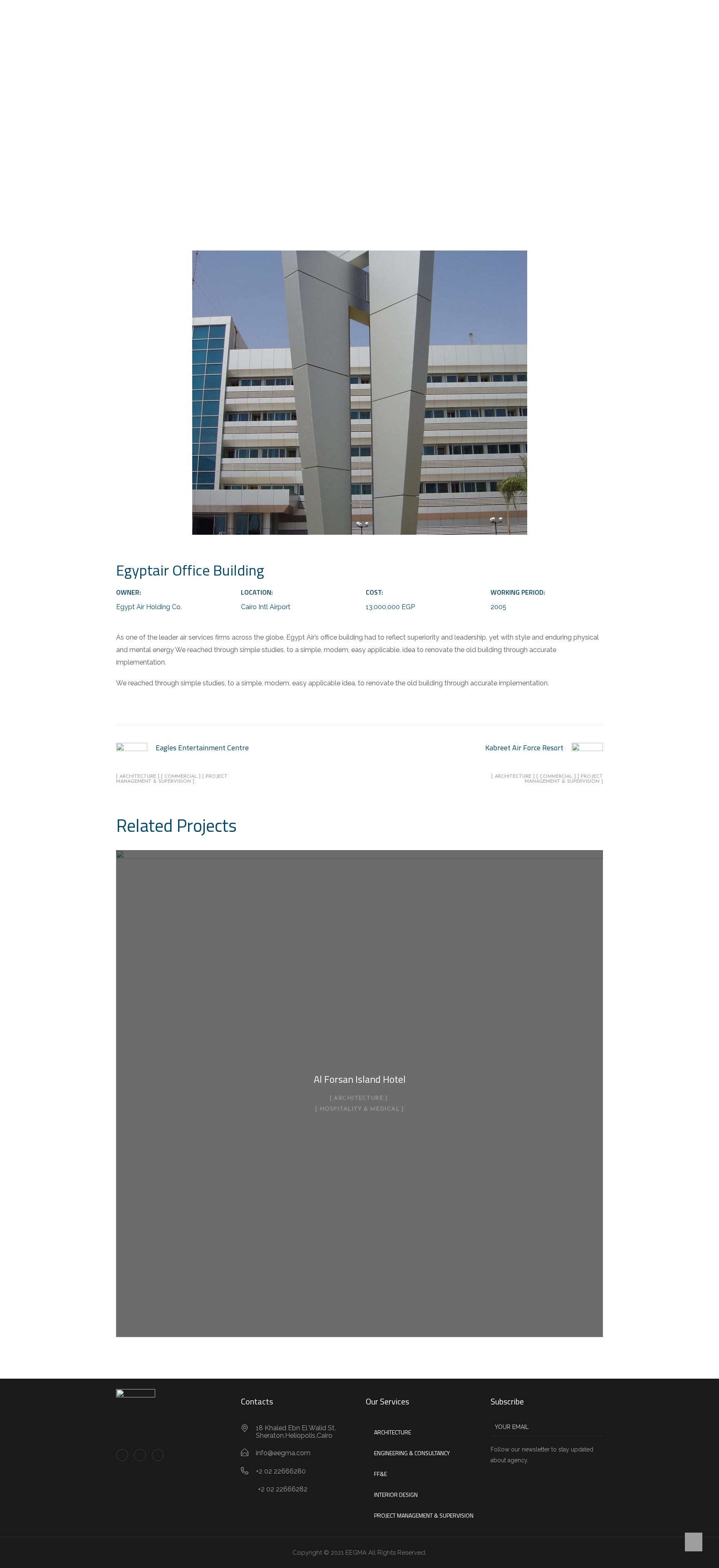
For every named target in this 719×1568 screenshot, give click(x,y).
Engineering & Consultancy (412, 1453)
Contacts (446, 18)
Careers (405, 18)
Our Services (352, 18)
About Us (304, 18)
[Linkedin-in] (140, 1455)
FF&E (380, 1473)
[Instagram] (158, 1455)
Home (266, 18)
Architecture (358, 1099)
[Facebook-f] (122, 1455)
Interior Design (396, 1494)
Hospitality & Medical (360, 1109)
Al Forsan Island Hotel (360, 1079)
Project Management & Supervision (424, 1515)
